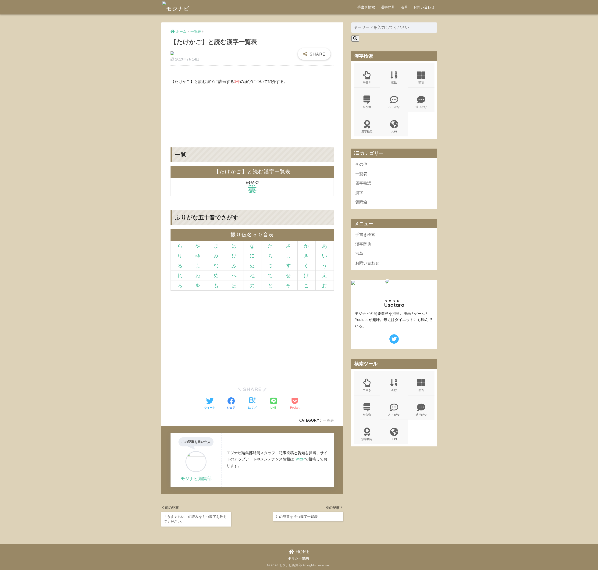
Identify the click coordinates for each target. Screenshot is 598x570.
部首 (421, 82)
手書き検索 (366, 7)
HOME (302, 552)
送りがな (421, 107)
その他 (361, 164)
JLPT (394, 131)
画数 (394, 82)
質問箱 (361, 202)
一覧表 (328, 420)
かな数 (367, 107)
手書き (367, 82)
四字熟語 (363, 183)
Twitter (299, 459)
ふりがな (394, 107)
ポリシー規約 (298, 558)
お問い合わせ (423, 7)
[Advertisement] (252, 112)
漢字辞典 (388, 7)
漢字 (359, 193)
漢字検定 (367, 131)
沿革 (404, 7)
